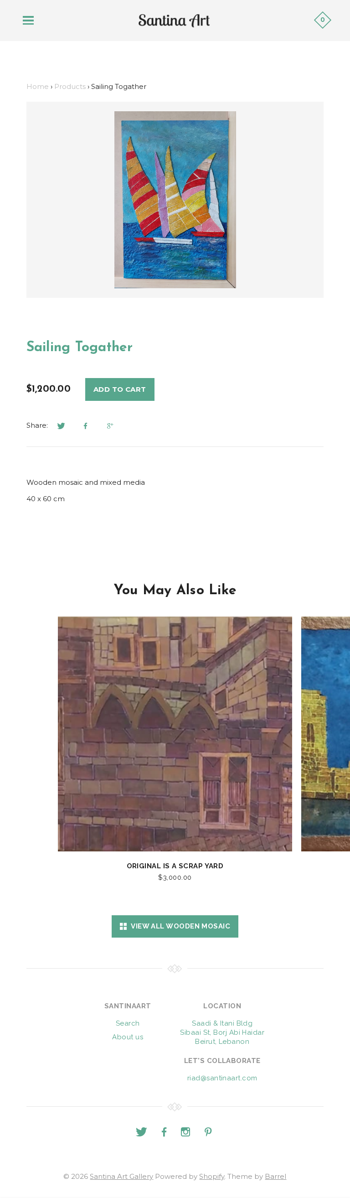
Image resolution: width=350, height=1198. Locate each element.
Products (70, 86)
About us (127, 1037)
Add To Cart (119, 389)
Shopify (211, 1176)
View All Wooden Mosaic (178, 926)
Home (37, 86)
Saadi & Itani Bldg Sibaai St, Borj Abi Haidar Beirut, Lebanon (222, 1032)
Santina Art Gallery (121, 1176)
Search (128, 1023)
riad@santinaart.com (222, 1078)
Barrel (275, 1176)
